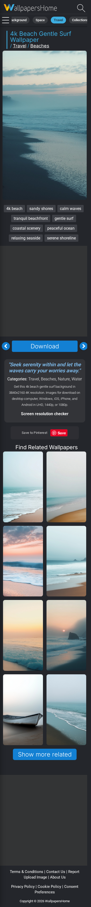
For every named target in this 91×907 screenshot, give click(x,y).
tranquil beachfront (31, 218)
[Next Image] (84, 346)
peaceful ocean (61, 228)
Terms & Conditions (26, 871)
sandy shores (41, 208)
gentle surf (64, 218)
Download (45, 346)
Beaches (39, 45)
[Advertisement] (45, 291)
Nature (64, 379)
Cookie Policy (49, 886)
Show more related (45, 754)
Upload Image (35, 877)
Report (73, 871)
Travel (58, 20)
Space (40, 20)
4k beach (14, 208)
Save (62, 432)
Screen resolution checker (45, 413)
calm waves (70, 208)
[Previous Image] (6, 346)
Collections (80, 20)
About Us (58, 877)
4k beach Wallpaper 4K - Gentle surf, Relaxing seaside (30, 8)
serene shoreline (61, 238)
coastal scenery (26, 228)
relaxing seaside (25, 238)
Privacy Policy (23, 886)
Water (77, 379)
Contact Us (55, 871)
